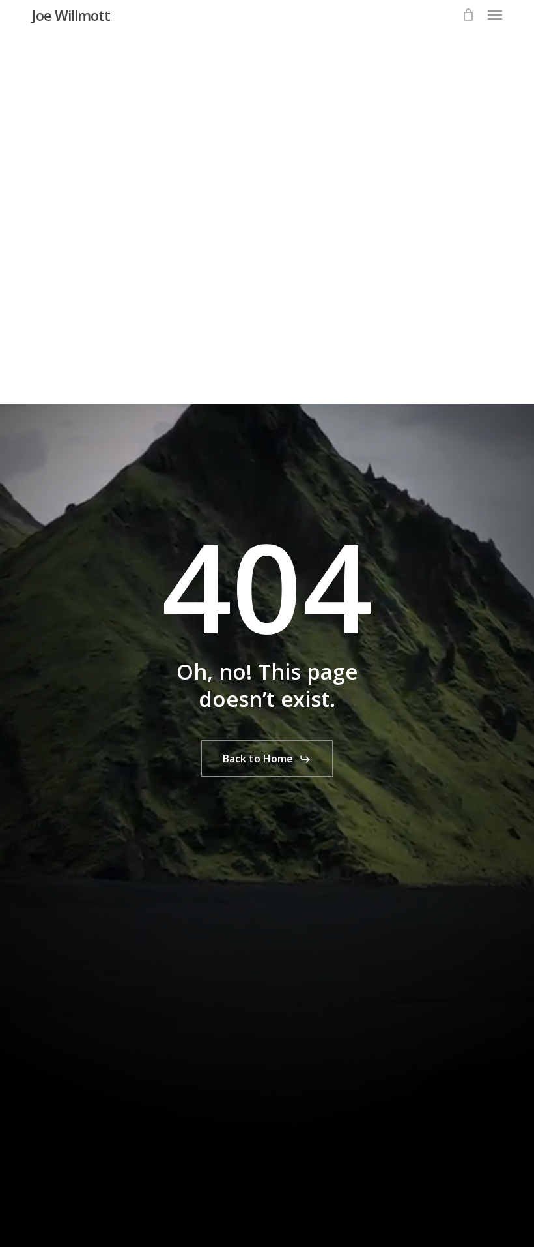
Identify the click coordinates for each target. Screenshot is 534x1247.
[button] (495, 15)
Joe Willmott (71, 15)
